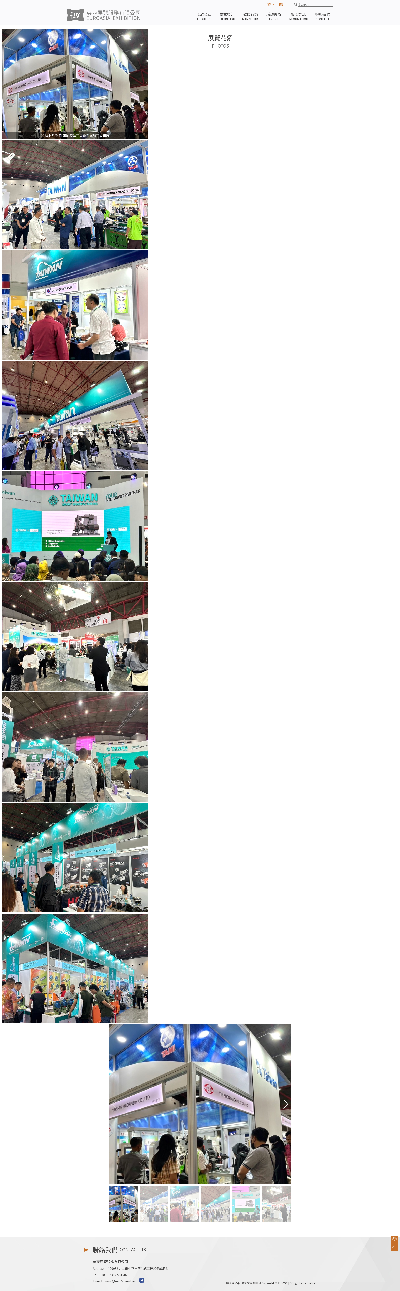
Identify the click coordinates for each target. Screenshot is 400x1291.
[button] (286, 1104)
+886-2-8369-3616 (114, 1274)
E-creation (309, 1283)
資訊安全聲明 (250, 1283)
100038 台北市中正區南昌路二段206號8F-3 (138, 1268)
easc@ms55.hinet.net (121, 1281)
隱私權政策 (233, 1283)
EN (281, 4)
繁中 (270, 4)
